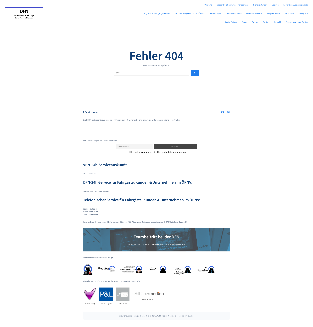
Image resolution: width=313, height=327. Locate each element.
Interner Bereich (89, 222)
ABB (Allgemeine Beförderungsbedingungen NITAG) (149, 222)
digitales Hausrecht (179, 222)
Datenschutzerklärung (117, 222)
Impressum (102, 222)
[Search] (195, 73)
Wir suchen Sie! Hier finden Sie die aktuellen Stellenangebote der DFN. (156, 244)
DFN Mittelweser (91, 112)
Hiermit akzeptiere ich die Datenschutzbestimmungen (158, 152)
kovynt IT (190, 316)
